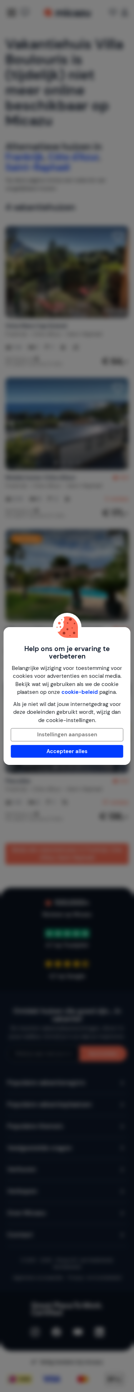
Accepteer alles (67, 751)
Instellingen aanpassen (67, 734)
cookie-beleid (79, 692)
